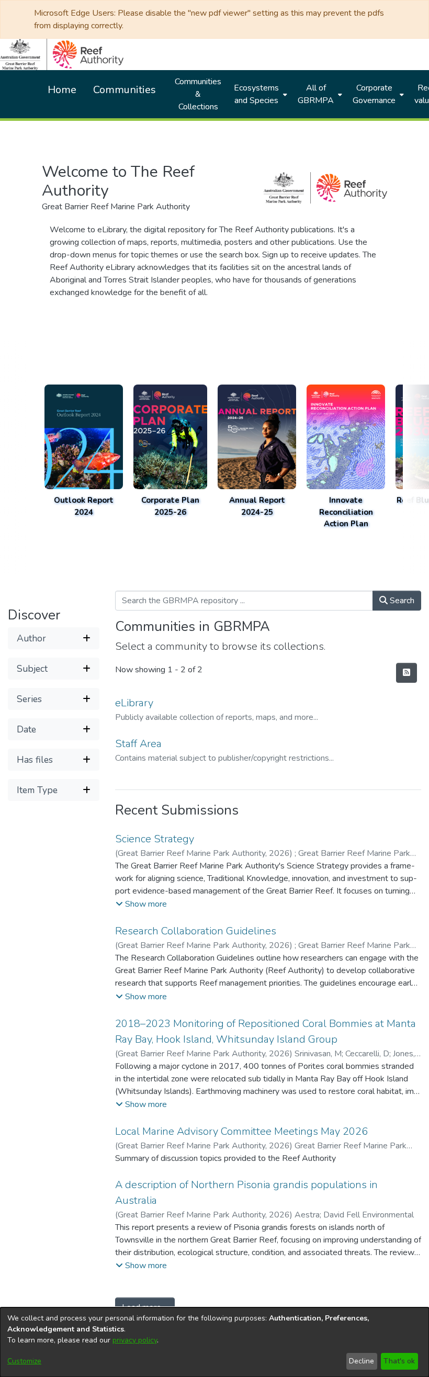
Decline (361, 1361)
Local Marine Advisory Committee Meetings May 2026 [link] (241, 1131)
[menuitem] (259, 94)
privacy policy (134, 1340)
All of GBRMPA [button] (316, 94)
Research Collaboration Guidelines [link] (195, 931)
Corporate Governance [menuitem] (374, 94)
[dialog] (214, 1342)
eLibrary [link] (134, 703)
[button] (54, 638)
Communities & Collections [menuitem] (198, 94)
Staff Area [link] (138, 744)
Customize (24, 1361)
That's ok (399, 1361)
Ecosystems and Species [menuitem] (256, 94)
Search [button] (401, 600)
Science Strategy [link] (154, 839)
